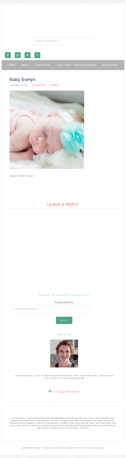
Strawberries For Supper (63, 20)
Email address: (64, 302)
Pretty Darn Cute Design (90, 448)
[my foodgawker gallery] (64, 391)
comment (54, 85)
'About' (48, 378)
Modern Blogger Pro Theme (57, 448)
